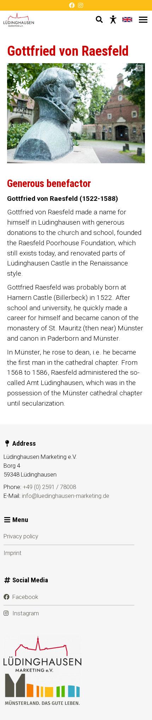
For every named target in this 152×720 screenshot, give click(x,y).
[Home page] (19, 19)
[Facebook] (72, 5)
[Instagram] (80, 5)
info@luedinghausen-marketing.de (65, 495)
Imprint (13, 552)
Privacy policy (21, 536)
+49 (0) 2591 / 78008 (49, 486)
